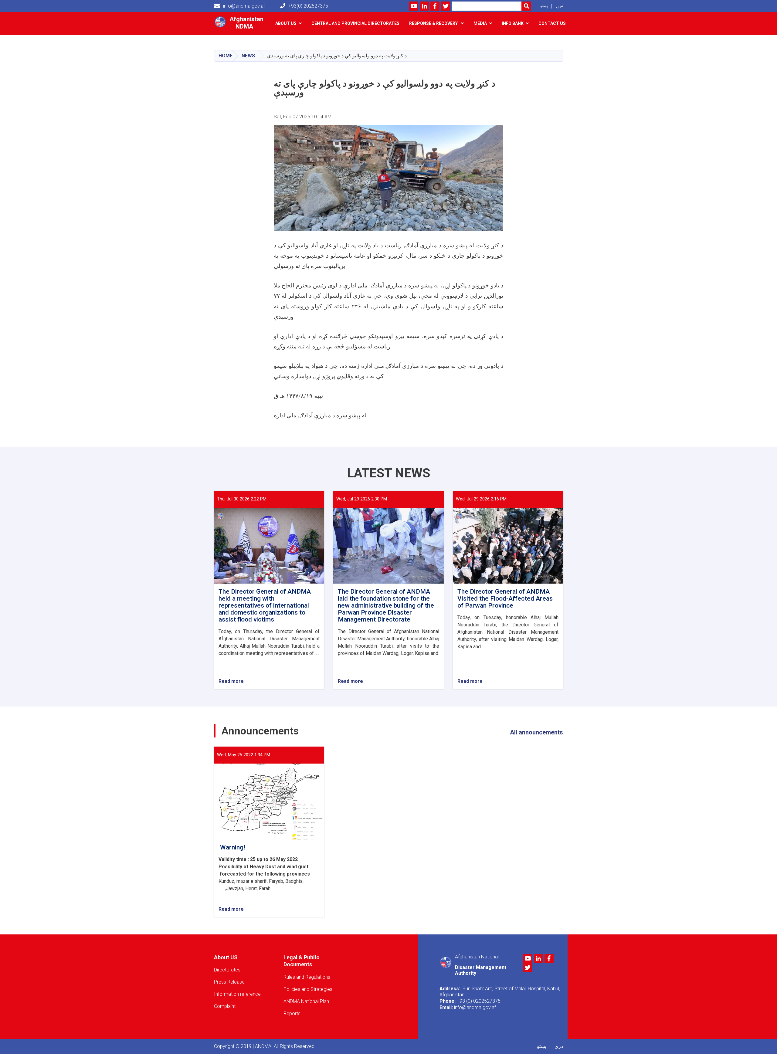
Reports (291, 1013)
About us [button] (286, 23)
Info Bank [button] (513, 23)
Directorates (227, 970)
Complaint (225, 1006)
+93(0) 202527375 (308, 6)
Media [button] (480, 23)
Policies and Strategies (307, 989)
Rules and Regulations (306, 977)
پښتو (544, 6)
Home (225, 56)
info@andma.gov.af (244, 6)
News (248, 56)
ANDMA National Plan (306, 1001)
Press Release (229, 982)
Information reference (237, 994)
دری (559, 6)
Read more (231, 681)
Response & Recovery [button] (434, 23)
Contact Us (552, 23)
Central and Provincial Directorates (355, 23)
